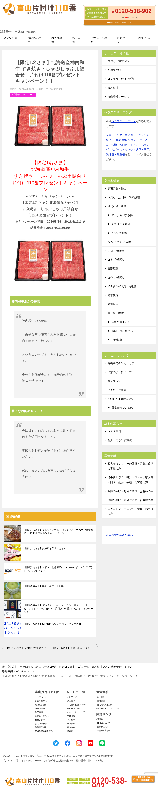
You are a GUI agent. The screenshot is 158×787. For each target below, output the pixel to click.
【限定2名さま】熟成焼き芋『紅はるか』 (46, 548)
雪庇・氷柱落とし (122, 330)
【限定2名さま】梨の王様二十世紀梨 (44, 586)
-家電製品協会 (102, 727)
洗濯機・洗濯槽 (115, 154)
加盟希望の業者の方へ (119, 535)
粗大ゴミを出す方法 (120, 440)
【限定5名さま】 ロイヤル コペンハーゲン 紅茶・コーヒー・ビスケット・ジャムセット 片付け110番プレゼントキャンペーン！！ (58, 608)
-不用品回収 (72, 697)
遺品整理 (113, 87)
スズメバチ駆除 (120, 224)
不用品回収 (114, 69)
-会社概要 (100, 697)
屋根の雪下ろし (120, 322)
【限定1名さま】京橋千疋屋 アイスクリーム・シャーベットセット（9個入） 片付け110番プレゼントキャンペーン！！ (75, 648)
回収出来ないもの (122, 407)
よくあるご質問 (117, 389)
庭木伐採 (113, 295)
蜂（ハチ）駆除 (117, 206)
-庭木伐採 (71, 724)
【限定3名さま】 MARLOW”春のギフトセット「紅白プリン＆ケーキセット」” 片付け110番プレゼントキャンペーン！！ (28, 648)
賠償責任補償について (44, 727)
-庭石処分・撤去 (74, 708)
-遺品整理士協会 (103, 730)
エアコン (130, 134)
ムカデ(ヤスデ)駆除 (119, 241)
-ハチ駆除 (71, 720)
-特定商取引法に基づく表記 (108, 708)
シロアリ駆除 (116, 250)
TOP (69, 666)
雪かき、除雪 (116, 312)
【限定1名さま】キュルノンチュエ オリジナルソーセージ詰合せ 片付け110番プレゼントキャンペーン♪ (58, 531)
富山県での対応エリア (121, 363)
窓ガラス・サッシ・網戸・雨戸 (130, 149)
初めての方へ (10, 39)
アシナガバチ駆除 (122, 215)
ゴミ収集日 (114, 431)
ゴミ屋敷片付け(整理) (121, 78)
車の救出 (116, 339)
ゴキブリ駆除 (116, 259)
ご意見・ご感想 (99, 39)
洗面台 (123, 144)
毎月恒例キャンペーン (22, 94)
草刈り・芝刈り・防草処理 (124, 197)
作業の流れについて (120, 372)
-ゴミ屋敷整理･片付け (76, 705)
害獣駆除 (113, 268)
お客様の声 (56, 39)
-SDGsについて (103, 723)
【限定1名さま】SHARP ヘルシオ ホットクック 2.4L (53, 624)
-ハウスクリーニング (76, 712)
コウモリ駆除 (116, 277)
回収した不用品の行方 (121, 398)
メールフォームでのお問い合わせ (120, 22)
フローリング (114, 134)
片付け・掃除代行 (118, 61)
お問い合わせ (145, 39)
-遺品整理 (71, 701)
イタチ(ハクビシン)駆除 (122, 286)
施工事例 (76, 39)
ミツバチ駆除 (119, 233)
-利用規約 (100, 701)
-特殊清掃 (71, 716)
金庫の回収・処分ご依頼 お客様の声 (130, 491)
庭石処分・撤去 (117, 188)
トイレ (134, 144)
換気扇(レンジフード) (129, 139)
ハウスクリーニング (123, 121)
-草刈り (70, 731)
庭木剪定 (113, 304)
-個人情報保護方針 (104, 705)
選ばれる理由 (34, 39)
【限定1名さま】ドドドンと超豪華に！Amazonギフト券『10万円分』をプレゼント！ (58, 569)
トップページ (41, 697)
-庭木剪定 (71, 727)
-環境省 (99, 719)
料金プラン (122, 39)
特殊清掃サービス (118, 96)
